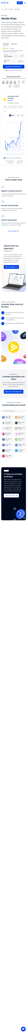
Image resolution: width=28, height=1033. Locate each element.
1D (4, 107)
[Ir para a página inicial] (4, 3)
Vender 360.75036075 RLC (14, 67)
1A (17, 107)
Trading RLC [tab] (14, 44)
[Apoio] (23, 1029)
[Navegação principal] (24, 3)
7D (8, 107)
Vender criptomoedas (8, 9)
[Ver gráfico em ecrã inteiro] (22, 115)
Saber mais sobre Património (13, 392)
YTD (21, 107)
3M (14, 107)
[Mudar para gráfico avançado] (5, 111)
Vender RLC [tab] (6, 44)
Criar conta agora (12, 231)
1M (11, 107)
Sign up (20, 3)
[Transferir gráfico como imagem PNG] (18, 115)
